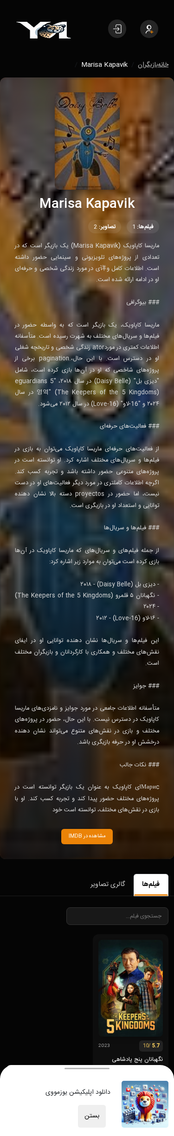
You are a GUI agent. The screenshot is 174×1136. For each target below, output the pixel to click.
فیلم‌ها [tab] (151, 884)
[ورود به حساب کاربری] (117, 28)
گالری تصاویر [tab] (107, 884)
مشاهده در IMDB (87, 836)
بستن (91, 1116)
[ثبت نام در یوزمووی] (149, 29)
